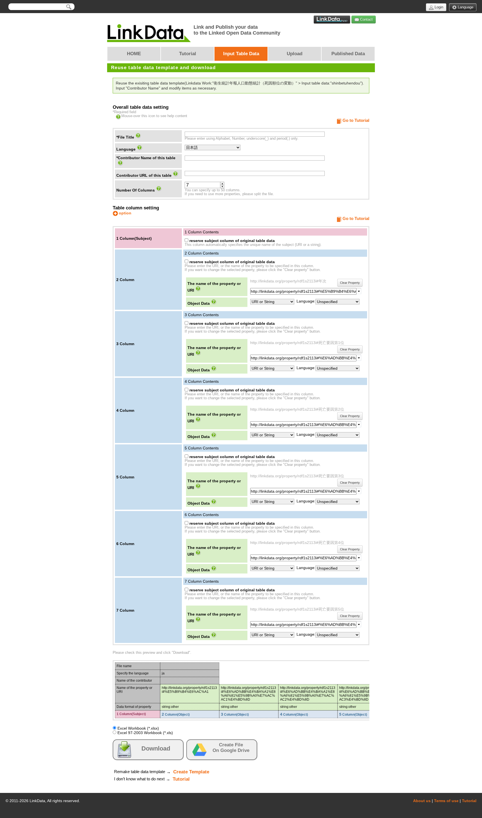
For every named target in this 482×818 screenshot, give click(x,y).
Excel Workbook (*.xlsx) (137, 728)
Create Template (191, 772)
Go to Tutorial (356, 120)
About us (422, 800)
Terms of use (446, 800)
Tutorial (181, 779)
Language (465, 7)
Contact (366, 19)
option (125, 213)
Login (438, 7)
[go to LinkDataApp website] (332, 19)
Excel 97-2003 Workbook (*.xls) (144, 732)
